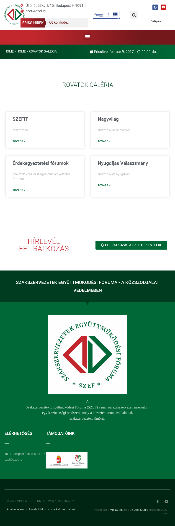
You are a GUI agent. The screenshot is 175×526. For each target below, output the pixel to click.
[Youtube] (163, 7)
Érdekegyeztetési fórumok (41, 163)
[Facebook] (155, 7)
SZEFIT (20, 119)
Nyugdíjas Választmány (123, 163)
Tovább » (19, 141)
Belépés (156, 21)
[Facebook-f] (157, 501)
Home (9, 51)
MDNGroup (117, 509)
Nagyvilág (108, 119)
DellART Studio (139, 509)
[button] (134, 15)
